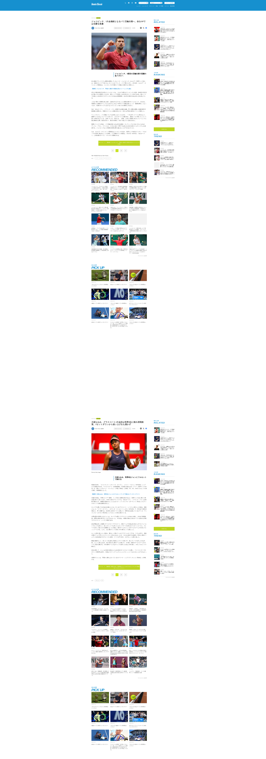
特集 (157, 6)
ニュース (138, 6)
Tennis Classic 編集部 (99, 28)
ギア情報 (161, 6)
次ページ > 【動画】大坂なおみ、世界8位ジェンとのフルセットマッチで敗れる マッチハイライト (119, 567)
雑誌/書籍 (172, 6)
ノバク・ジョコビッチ (99, 158)
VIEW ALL (164, 129)
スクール (167, 6)
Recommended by (141, 255)
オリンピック (108, 158)
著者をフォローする (118, 428)
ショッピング (145, 6)
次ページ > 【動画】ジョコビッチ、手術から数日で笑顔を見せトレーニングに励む (119, 143)
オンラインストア (142, 2)
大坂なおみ (97, 580)
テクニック (151, 6)
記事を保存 (127, 428)
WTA (102, 580)
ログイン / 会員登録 (169, 2)
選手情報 (98, 418)
